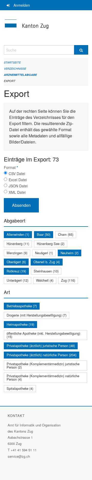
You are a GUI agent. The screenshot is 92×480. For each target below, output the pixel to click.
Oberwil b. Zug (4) (46, 261)
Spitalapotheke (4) (20, 388)
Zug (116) (68, 280)
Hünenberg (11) (18, 243)
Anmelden (22, 5)
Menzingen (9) (17, 252)
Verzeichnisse (15, 68)
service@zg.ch (19, 456)
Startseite (12, 62)
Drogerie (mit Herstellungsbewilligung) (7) (36, 315)
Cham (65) (65, 234)
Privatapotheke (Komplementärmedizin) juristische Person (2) (43, 365)
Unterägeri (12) (17, 280)
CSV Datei (17, 173)
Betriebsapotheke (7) (22, 305)
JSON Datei (18, 185)
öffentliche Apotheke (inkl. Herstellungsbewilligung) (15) (43, 335)
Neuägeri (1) (44, 252)
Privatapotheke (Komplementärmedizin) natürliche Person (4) (43, 377)
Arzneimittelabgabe (20, 75)
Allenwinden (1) (18, 234)
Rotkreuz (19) (16, 271)
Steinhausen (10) (46, 271)
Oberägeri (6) (16, 261)
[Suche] (81, 50)
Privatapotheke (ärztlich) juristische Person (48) (41, 345)
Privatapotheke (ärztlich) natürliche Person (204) (41, 354)
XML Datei (17, 192)
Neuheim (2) (69, 252)
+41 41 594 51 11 (24, 449)
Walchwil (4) (44, 280)
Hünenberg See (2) (50, 243)
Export (9, 81)
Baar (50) (43, 234)
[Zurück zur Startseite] (46, 27)
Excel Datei (18, 179)
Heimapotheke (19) (20, 324)
